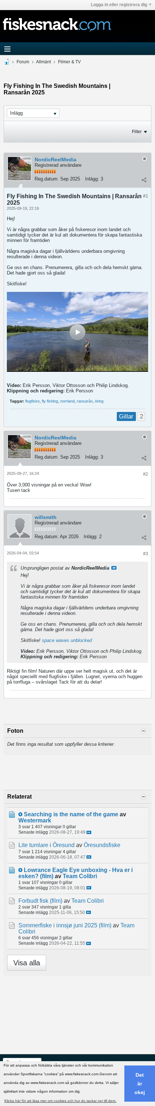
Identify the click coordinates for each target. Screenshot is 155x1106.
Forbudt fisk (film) (40, 901)
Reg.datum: (47, 179)
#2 (145, 474)
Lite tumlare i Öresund (46, 845)
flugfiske (32, 401)
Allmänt (43, 61)
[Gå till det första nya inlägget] (20, 814)
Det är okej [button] (139, 1083)
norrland (67, 401)
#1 (145, 196)
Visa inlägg (113, 568)
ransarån (85, 401)
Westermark (34, 820)
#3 (145, 553)
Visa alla (26, 963)
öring (99, 401)
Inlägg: (92, 179)
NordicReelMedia (55, 159)
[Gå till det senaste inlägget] (89, 832)
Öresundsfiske (102, 845)
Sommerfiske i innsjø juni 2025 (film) (64, 925)
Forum (23, 61)
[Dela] (144, 180)
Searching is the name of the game (71, 814)
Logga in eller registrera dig (119, 4)
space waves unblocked (67, 640)
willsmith (46, 517)
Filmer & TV (69, 61)
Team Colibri (80, 876)
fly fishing (50, 401)
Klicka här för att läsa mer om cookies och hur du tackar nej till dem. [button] (60, 1101)
